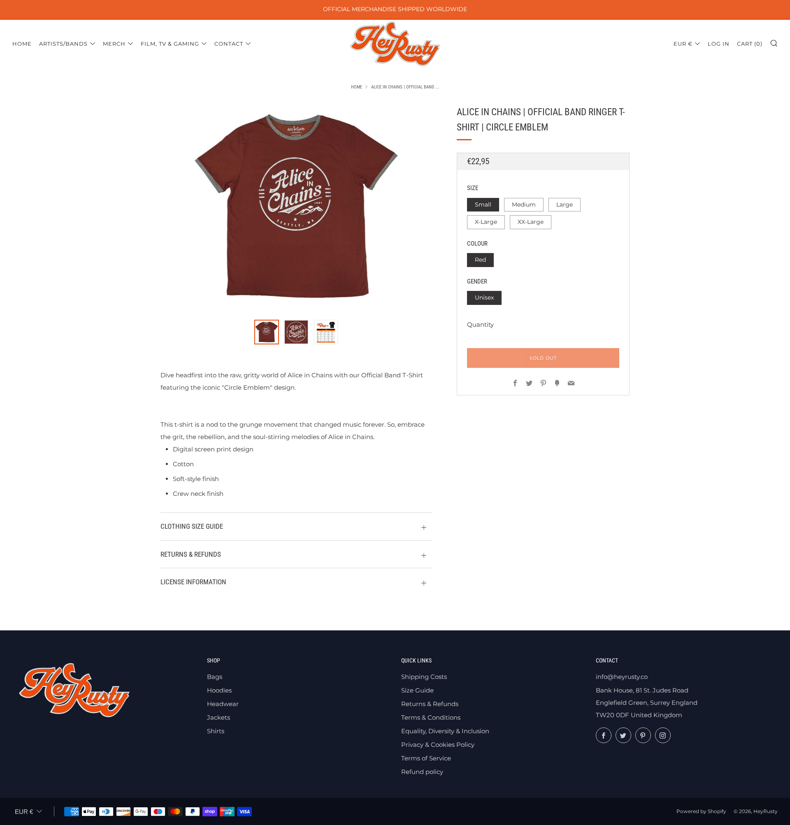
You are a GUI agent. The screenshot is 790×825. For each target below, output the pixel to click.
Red (480, 259)
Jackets (218, 717)
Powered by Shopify (701, 811)
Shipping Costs (424, 677)
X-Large (486, 221)
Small (483, 204)
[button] (266, 332)
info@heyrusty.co (622, 677)
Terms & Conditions (430, 717)
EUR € (683, 43)
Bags (214, 677)
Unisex (484, 297)
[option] (296, 207)
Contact (228, 43)
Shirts (215, 731)
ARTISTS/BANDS (63, 43)
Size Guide (417, 690)
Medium (524, 204)
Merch (114, 43)
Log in (719, 43)
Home (22, 43)
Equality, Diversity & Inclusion (445, 731)
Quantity (480, 324)
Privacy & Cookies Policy (437, 744)
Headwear (223, 704)
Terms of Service (426, 758)
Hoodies (219, 690)
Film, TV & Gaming (170, 43)
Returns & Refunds (429, 704)
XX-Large (531, 221)
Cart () (749, 43)
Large (564, 204)
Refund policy (422, 772)
